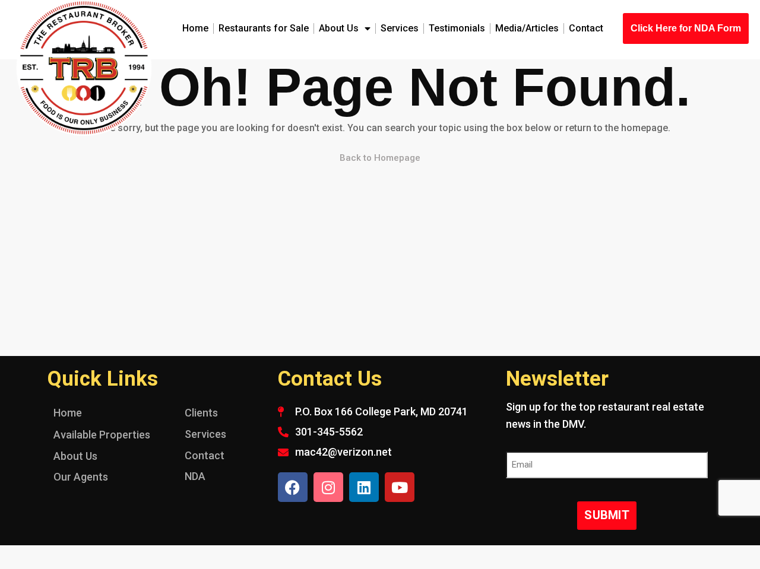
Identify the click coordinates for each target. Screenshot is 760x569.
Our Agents (80, 477)
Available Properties (101, 434)
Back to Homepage (380, 157)
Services (400, 28)
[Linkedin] (364, 487)
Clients (201, 412)
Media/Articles (527, 28)
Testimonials (457, 28)
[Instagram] (328, 487)
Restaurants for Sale (263, 28)
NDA (195, 476)
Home (195, 28)
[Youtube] (399, 487)
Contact (586, 28)
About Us (339, 28)
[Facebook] (293, 487)
